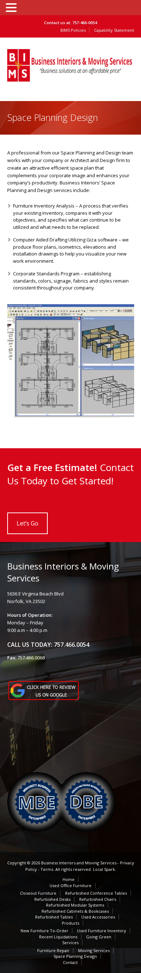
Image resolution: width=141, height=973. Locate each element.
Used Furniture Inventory (101, 930)
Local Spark (104, 869)
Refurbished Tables (54, 917)
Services (70, 942)
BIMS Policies (73, 30)
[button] (12, 7)
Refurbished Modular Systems (75, 905)
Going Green (98, 936)
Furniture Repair (53, 950)
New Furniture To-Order (44, 930)
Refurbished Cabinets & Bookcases (75, 911)
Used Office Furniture (70, 885)
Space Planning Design (75, 956)
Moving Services (94, 950)
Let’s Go (27, 523)
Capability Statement (114, 30)
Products (70, 923)
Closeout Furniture (38, 893)
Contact (70, 962)
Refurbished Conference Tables (96, 893)
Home (68, 879)
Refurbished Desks (52, 899)
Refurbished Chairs (97, 899)
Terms (46, 869)
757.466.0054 (71, 645)
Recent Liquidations (58, 936)
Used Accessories (98, 917)
